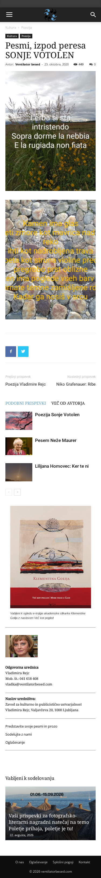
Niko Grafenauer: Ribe (76, 384)
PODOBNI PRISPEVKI (25, 403)
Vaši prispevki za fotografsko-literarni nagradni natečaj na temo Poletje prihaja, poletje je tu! (49, 822)
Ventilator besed (27, 64)
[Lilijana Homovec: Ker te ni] (18, 472)
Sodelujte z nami (18, 734)
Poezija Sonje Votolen (57, 414)
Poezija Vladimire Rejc (25, 384)
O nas (19, 862)
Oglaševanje (15, 742)
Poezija (26, 27)
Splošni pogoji (63, 862)
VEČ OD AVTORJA (68, 403)
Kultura (10, 27)
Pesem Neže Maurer (55, 440)
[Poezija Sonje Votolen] (18, 421)
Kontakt (84, 862)
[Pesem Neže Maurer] (18, 446)
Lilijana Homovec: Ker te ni (62, 466)
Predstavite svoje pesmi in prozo (31, 726)
